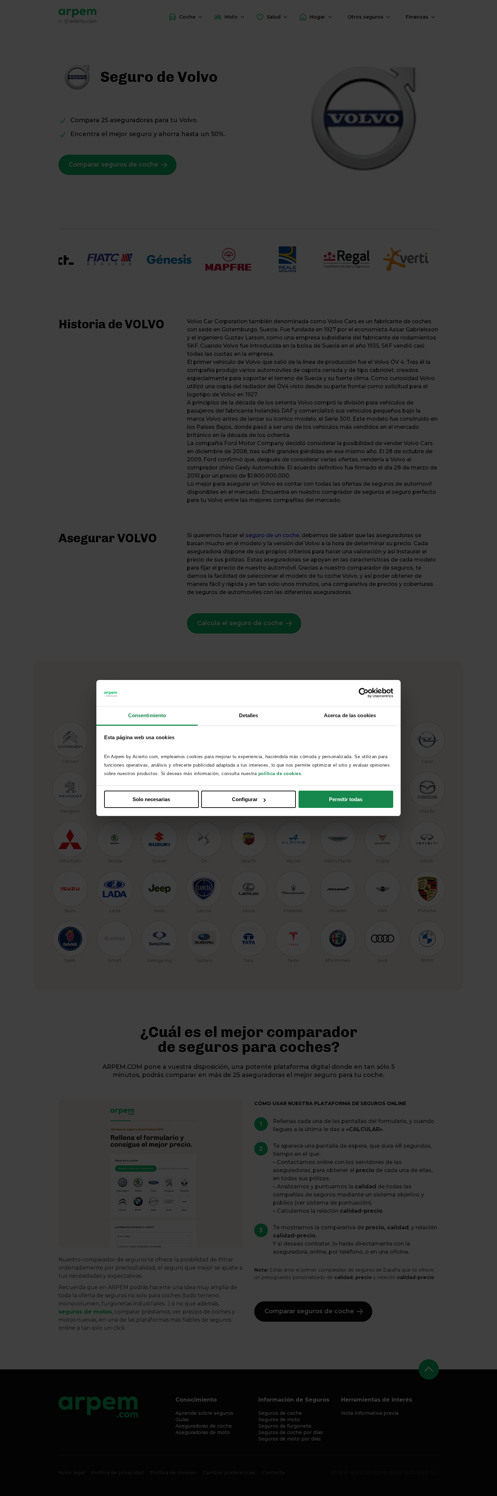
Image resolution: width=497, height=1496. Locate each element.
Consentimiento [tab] (147, 715)
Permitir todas (345, 799)
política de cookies (279, 773)
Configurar (245, 799)
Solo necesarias (151, 799)
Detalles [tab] (248, 715)
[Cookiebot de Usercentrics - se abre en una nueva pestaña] (363, 693)
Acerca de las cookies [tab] (350, 715)
